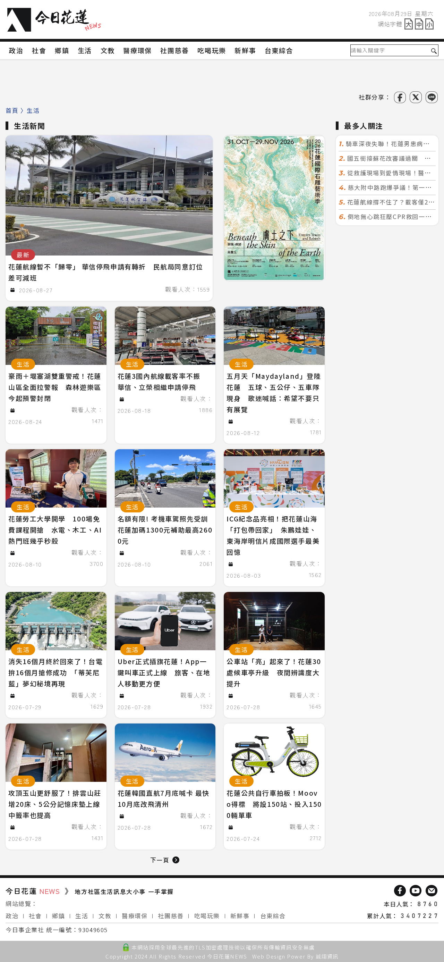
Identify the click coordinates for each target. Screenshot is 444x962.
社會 (35, 915)
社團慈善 (170, 915)
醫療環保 (134, 915)
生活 (81, 915)
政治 (12, 915)
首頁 (12, 110)
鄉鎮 (58, 915)
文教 (105, 915)
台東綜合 (273, 915)
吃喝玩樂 (207, 915)
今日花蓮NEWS (227, 956)
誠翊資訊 (327, 956)
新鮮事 (240, 915)
